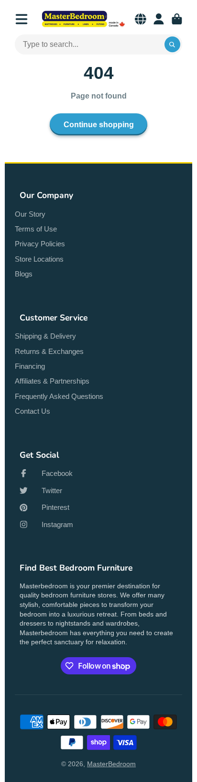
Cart (177, 19)
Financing (30, 366)
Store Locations (39, 259)
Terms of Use (36, 229)
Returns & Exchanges (49, 351)
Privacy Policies (40, 244)
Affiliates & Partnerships (52, 381)
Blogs (24, 274)
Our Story (30, 214)
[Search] (172, 44)
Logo (83, 19)
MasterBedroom (111, 764)
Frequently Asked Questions (59, 396)
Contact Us (32, 411)
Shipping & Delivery (45, 336)
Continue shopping (99, 124)
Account (158, 19)
